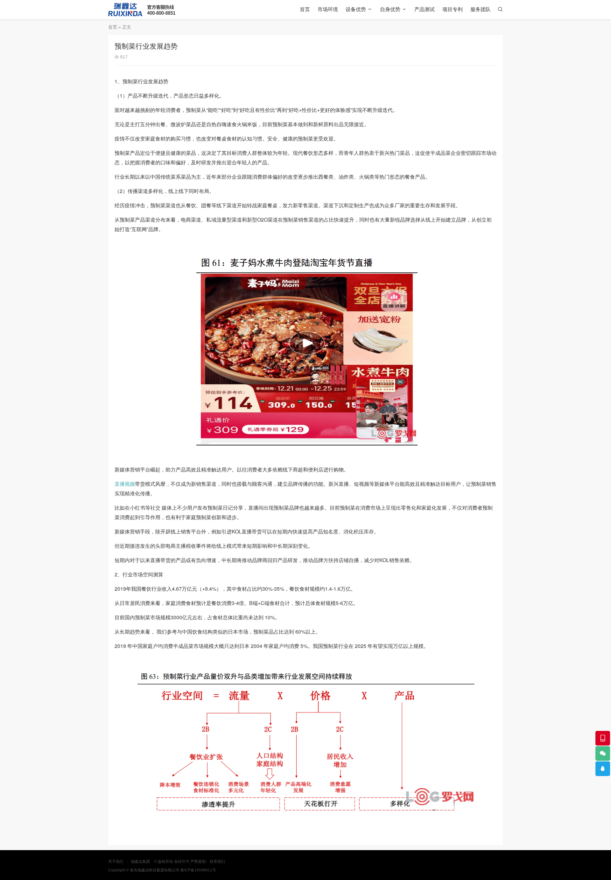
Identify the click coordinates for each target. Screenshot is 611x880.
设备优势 (356, 9)
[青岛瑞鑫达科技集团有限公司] (141, 9)
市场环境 (328, 9)
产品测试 (424, 9)
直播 (120, 483)
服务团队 (480, 9)
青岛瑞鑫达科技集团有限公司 (154, 870)
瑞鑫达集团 (140, 861)
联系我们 (217, 861)
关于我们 (115, 861)
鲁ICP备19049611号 (198, 870)
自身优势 (390, 9)
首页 (305, 9)
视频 (130, 483)
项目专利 (452, 9)
